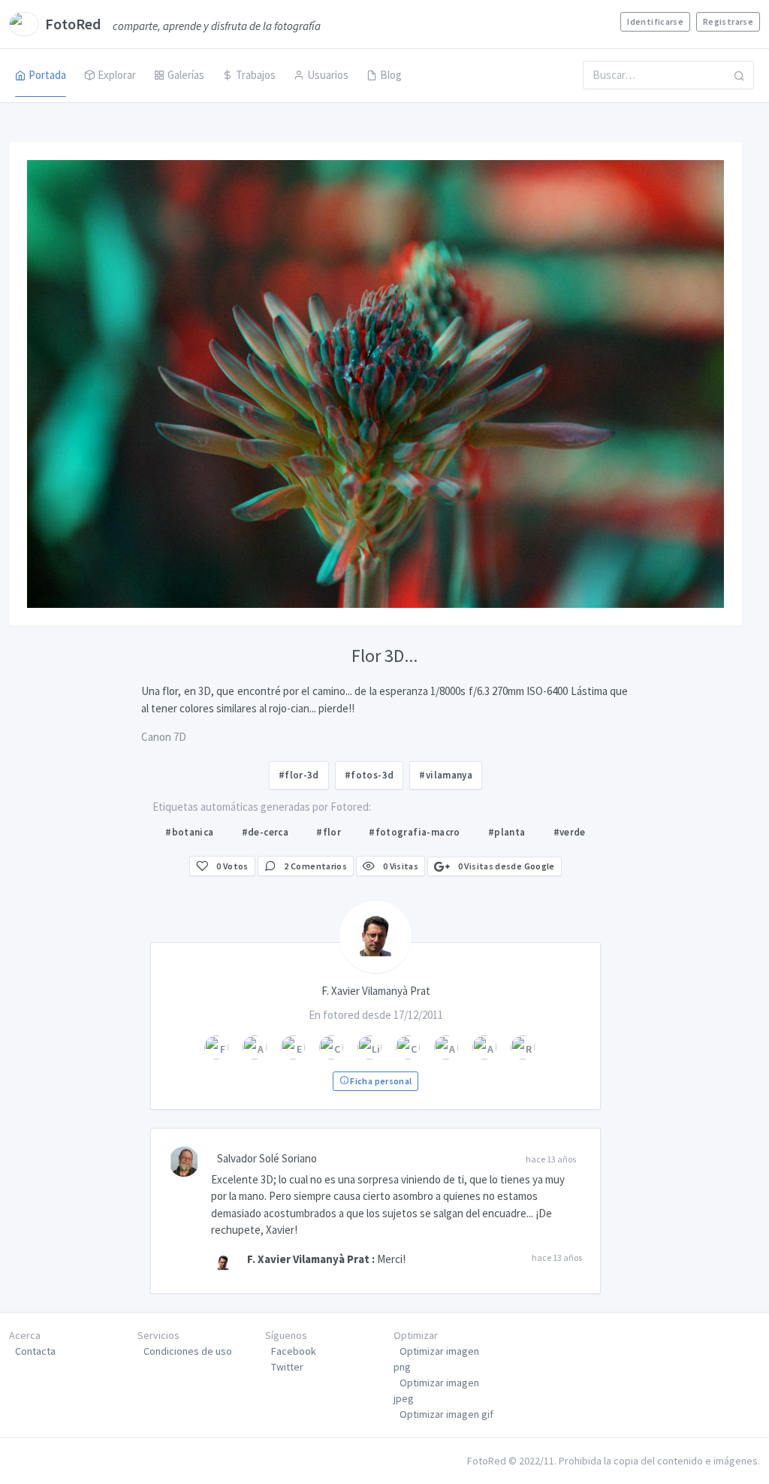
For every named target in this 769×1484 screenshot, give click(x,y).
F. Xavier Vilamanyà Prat (308, 1259)
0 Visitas (399, 866)
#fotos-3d (369, 775)
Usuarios (327, 75)
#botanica (189, 832)
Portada (47, 75)
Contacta (35, 1351)
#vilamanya (445, 775)
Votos (232, 866)
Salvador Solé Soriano (267, 1158)
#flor (328, 832)
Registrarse (728, 21)
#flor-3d (299, 775)
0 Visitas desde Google (505, 866)
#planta (507, 832)
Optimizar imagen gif (446, 1414)
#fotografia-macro (414, 832)
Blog (391, 75)
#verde (569, 832)
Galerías (185, 75)
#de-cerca (265, 832)
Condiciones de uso (187, 1351)
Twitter (287, 1367)
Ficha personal (380, 1081)
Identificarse (655, 21)
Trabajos (256, 75)
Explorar (117, 75)
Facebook (293, 1351)
